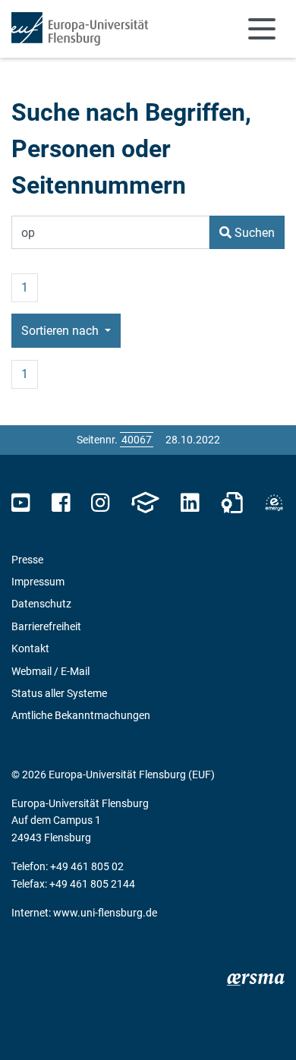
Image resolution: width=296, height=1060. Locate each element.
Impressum (38, 582)
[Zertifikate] (232, 503)
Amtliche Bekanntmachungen (80, 715)
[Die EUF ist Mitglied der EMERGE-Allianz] (274, 503)
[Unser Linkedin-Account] (189, 503)
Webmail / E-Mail (50, 671)
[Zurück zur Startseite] (79, 29)
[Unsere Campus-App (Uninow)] (145, 503)
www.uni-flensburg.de (105, 913)
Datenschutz (41, 604)
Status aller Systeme (59, 693)
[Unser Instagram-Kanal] (100, 503)
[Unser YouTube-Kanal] (20, 503)
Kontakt (30, 648)
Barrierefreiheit (46, 626)
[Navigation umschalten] (262, 29)
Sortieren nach (61, 330)
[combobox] (110, 232)
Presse (27, 560)
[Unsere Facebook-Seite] (61, 503)
